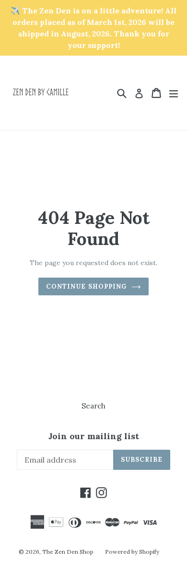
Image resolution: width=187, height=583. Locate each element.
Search (93, 405)
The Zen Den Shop (68, 551)
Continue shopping (86, 286)
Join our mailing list (93, 436)
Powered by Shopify (132, 551)
